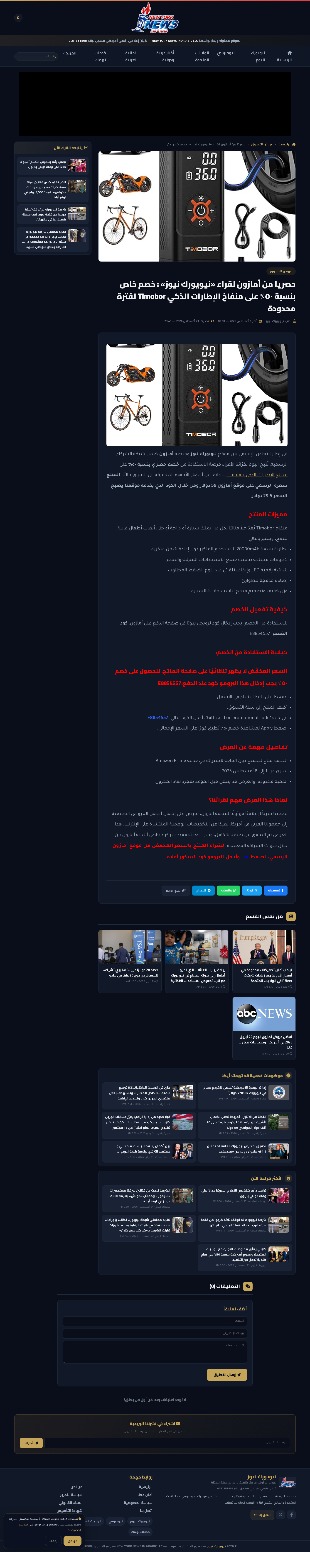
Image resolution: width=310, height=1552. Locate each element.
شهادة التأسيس (69, 1511)
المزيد (71, 53)
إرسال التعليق (225, 1374)
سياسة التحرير (71, 1495)
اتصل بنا (264, 1515)
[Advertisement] (155, 104)
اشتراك (30, 1443)
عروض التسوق (262, 144)
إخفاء (53, 1541)
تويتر (249, 890)
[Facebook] (291, 1514)
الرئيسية (284, 59)
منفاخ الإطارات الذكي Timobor (257, 475)
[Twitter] (280, 1514)
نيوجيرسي (226, 52)
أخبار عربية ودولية (165, 56)
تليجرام (201, 890)
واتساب (226, 890)
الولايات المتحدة (202, 56)
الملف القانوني (70, 1503)
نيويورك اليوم (258, 56)
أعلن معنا (145, 1495)
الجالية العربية (131, 56)
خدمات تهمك (100, 56)
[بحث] (54, 56)
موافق (72, 1541)
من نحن (76, 1487)
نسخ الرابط (173, 890)
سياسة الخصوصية (138, 1503)
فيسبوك (274, 890)
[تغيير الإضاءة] (18, 18)
